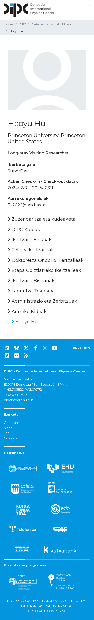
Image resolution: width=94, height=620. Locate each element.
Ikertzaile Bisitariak (32, 281)
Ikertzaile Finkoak (31, 239)
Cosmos (10, 438)
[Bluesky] (16, 348)
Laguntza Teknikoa (32, 291)
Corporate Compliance (47, 611)
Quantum (11, 423)
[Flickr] (16, 355)
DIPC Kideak (25, 229)
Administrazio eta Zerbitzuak (43, 301)
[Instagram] (45, 348)
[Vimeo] (7, 355)
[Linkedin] (7, 348)
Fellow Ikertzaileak (32, 250)
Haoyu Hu (26, 321)
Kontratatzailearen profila (59, 601)
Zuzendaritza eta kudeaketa (43, 219)
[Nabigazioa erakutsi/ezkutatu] (83, 10)
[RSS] (26, 355)
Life (7, 433)
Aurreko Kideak (61, 24)
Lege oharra (18, 601)
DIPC (22, 24)
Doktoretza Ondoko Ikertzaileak (47, 260)
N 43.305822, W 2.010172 (23, 389)
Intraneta (62, 606)
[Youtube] (55, 348)
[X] (26, 348)
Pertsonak (38, 24)
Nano (8, 428)
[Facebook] (35, 348)
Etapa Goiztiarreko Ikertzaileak (45, 270)
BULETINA (81, 348)
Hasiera (9, 24)
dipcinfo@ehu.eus (18, 400)
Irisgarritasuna (35, 606)
